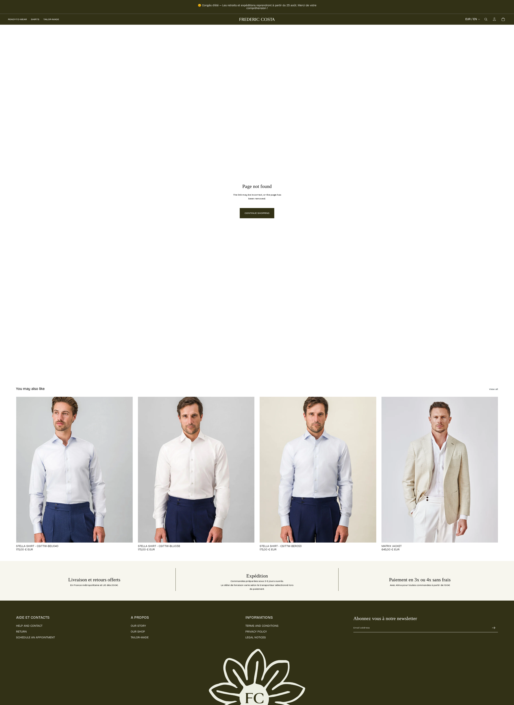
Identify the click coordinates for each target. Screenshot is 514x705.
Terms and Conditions (261, 625)
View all (493, 389)
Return (21, 631)
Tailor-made (140, 637)
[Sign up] (494, 628)
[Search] (485, 19)
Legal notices (255, 637)
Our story (138, 625)
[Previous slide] (22, 469)
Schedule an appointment (35, 637)
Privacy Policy (256, 631)
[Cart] (503, 19)
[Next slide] (127, 469)
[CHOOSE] (126, 536)
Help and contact (29, 625)
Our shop (138, 631)
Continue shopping (257, 213)
